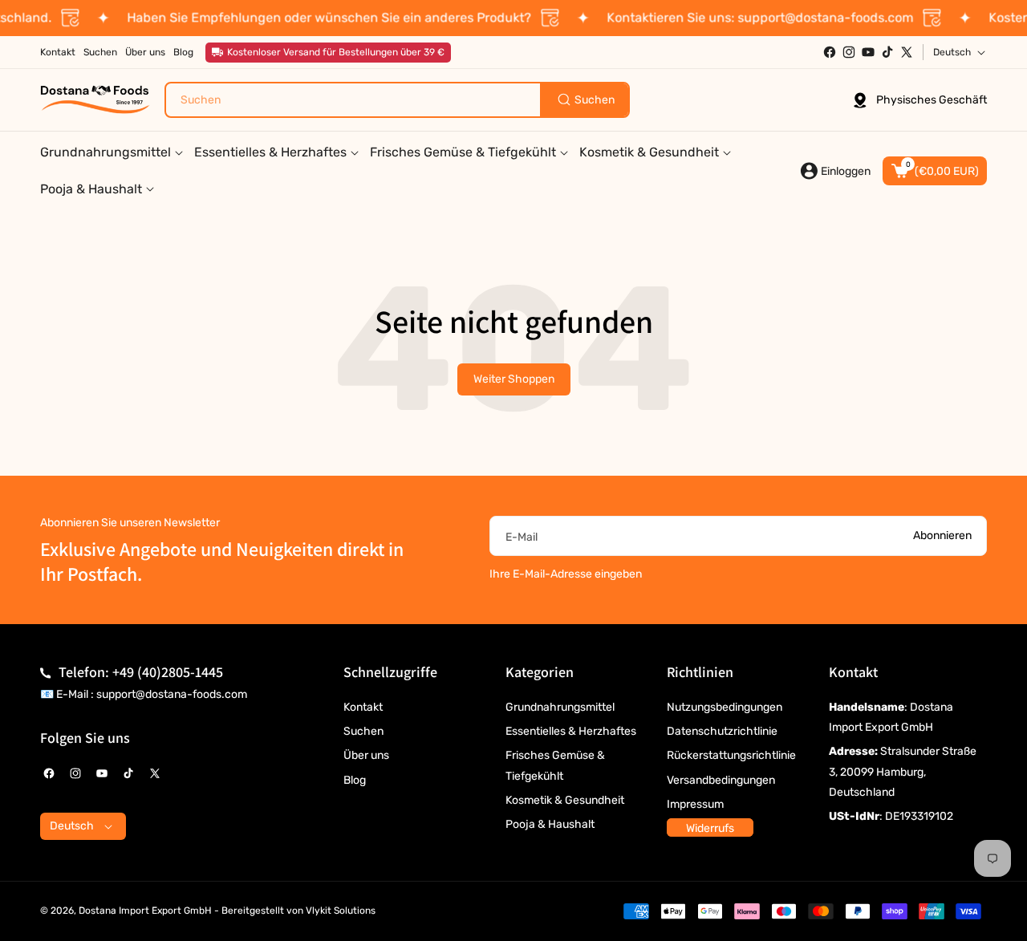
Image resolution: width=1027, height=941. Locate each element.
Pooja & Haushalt (550, 824)
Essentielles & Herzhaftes (570, 731)
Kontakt (363, 707)
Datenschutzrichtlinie (722, 731)
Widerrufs (710, 828)
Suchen (363, 731)
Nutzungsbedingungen (724, 707)
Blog (354, 780)
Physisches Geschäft (931, 100)
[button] (935, 170)
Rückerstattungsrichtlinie (731, 755)
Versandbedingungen (721, 780)
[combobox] (397, 100)
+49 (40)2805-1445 (167, 672)
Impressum (695, 804)
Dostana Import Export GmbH (145, 910)
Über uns (366, 755)
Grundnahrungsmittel (560, 707)
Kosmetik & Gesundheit (564, 800)
